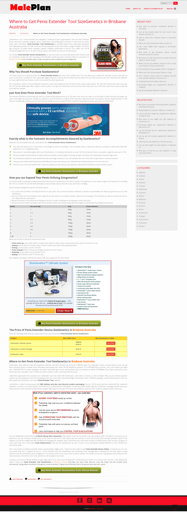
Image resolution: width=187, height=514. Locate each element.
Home (128, 9)
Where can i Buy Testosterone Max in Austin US (155, 43)
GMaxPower (143, 189)
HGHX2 (141, 196)
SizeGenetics (24, 33)
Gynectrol (142, 193)
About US (137, 9)
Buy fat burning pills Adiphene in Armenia (153, 90)
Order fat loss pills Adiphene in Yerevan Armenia (155, 142)
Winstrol (141, 226)
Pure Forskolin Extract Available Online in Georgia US (157, 69)
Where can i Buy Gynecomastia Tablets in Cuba (155, 72)
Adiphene (142, 173)
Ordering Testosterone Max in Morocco (152, 81)
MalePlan (12, 33)
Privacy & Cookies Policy (153, 9)
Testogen (142, 216)
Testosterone (143, 219)
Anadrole (142, 176)
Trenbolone (143, 223)
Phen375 (142, 206)
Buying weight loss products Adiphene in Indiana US (157, 110)
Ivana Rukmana (17, 479)
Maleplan (92, 509)
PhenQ (141, 209)
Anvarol (141, 179)
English (170, 9)
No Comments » (46, 479)
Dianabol (142, 183)
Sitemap (100, 509)
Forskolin (142, 186)
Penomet (142, 203)
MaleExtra (142, 199)
